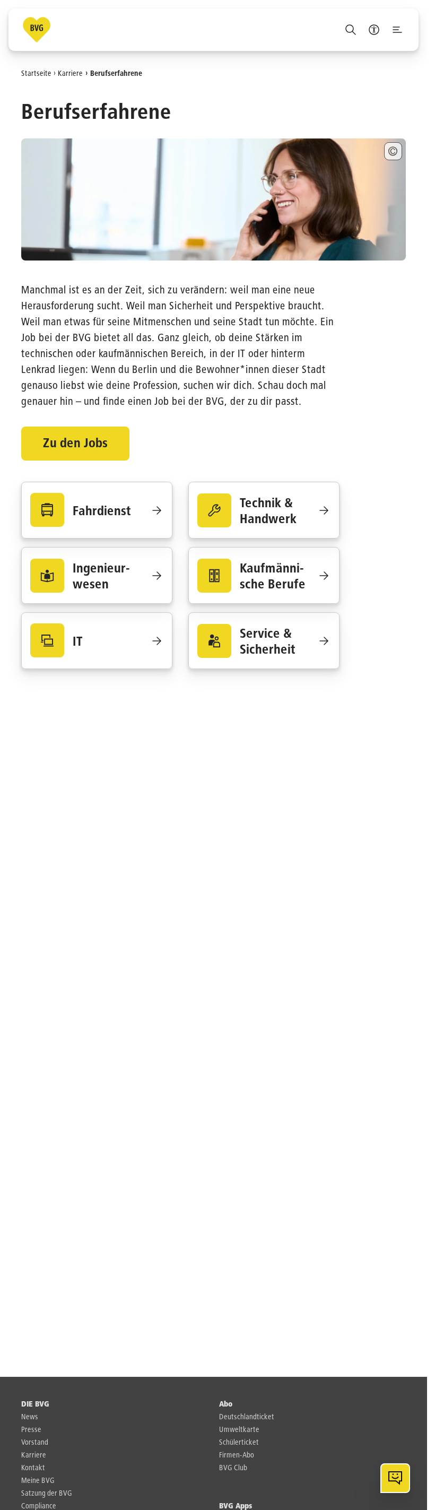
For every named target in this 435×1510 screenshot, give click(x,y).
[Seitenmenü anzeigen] (397, 29)
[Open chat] (395, 1478)
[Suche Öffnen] (350, 29)
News (29, 1417)
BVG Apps (235, 1506)
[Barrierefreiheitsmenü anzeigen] (374, 29)
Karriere (70, 73)
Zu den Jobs (75, 443)
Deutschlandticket (246, 1417)
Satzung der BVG (46, 1493)
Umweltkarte (239, 1430)
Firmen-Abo (236, 1455)
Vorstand (34, 1442)
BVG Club (233, 1468)
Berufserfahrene (116, 73)
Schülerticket (239, 1442)
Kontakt (33, 1468)
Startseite (36, 73)
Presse (31, 1430)
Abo (225, 1404)
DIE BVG (35, 1404)
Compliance (38, 1506)
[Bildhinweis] (393, 151)
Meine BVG (38, 1481)
